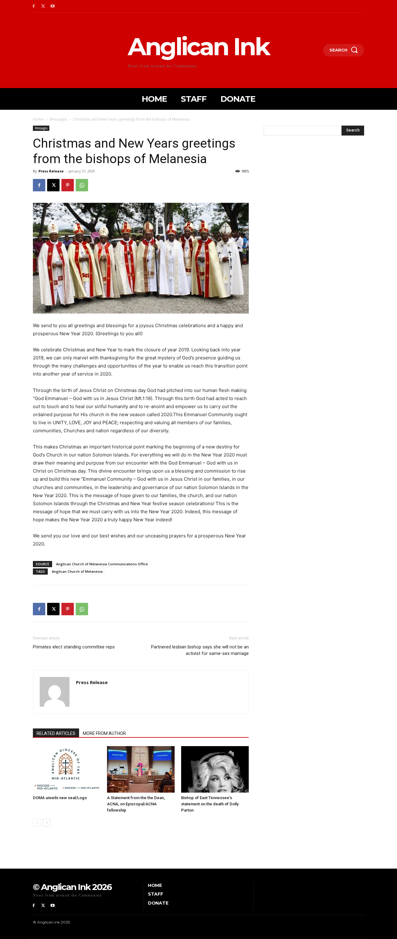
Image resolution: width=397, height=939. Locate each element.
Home (38, 119)
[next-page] (47, 822)
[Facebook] (33, 6)
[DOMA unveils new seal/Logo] (66, 769)
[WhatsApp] (82, 185)
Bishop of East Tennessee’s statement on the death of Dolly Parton (210, 803)
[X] (43, 6)
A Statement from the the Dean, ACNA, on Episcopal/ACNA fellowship (136, 803)
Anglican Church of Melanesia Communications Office (102, 564)
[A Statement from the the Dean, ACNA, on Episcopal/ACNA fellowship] (141, 769)
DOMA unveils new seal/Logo (60, 797)
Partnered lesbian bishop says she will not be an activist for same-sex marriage (200, 650)
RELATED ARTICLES (56, 733)
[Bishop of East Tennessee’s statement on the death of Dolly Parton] (215, 769)
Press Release (51, 171)
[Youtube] (53, 6)
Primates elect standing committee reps (74, 647)
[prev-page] (37, 822)
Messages (58, 119)
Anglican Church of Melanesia (77, 571)
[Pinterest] (67, 185)
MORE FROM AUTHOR (104, 733)
